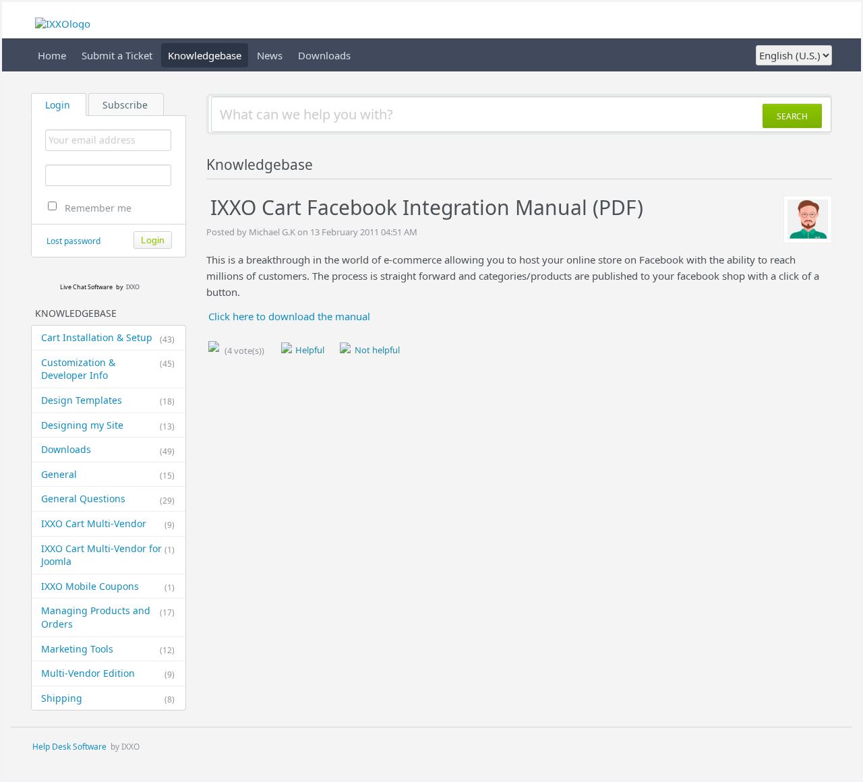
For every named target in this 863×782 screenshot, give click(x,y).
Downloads (324, 55)
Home (52, 55)
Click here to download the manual (289, 316)
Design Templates (108, 400)
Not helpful (376, 350)
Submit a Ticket (117, 55)
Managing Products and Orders (108, 617)
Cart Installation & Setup (108, 337)
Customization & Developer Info (108, 369)
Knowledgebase (204, 55)
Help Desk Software (69, 746)
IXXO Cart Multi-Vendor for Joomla (108, 555)
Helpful (308, 350)
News (269, 55)
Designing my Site (108, 425)
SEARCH (792, 116)
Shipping (108, 698)
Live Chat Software (86, 286)
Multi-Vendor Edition (108, 673)
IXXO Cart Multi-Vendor (108, 524)
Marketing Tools (108, 649)
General (108, 474)
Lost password (73, 241)
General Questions (108, 499)
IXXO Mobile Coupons (108, 586)
